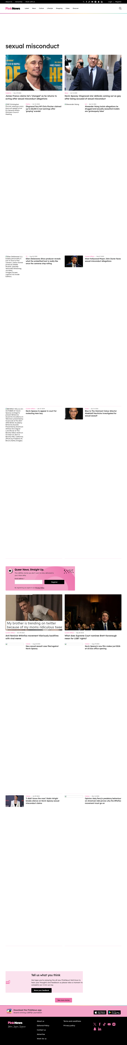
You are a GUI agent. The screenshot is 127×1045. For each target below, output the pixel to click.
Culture (41, 8)
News (34, 8)
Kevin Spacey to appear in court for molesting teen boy (41, 412)
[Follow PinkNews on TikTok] (104, 1024)
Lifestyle (50, 8)
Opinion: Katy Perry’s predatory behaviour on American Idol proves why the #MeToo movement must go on (103, 800)
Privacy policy (69, 1025)
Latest (27, 8)
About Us (9, 2)
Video (68, 8)
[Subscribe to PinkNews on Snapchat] (95, 1029)
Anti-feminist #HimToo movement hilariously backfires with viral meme (32, 637)
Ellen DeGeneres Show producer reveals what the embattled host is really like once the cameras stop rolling (43, 261)
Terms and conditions (72, 1021)
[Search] (120, 8)
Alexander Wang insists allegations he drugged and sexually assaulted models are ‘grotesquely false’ (102, 108)
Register (118, 2)
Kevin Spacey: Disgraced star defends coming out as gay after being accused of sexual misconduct (93, 97)
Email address (22, 578)
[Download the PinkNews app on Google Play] (114, 1012)
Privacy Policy (39, 588)
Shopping (59, 8)
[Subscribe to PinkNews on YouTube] (109, 1024)
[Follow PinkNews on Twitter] (95, 1024)
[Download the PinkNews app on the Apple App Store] (100, 1012)
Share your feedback (41, 990)
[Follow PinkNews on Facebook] (99, 1024)
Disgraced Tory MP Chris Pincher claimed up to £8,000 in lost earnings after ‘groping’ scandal (43, 108)
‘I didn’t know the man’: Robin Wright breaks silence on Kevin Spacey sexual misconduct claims (42, 800)
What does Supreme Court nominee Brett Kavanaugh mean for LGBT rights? (91, 637)
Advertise (18, 2)
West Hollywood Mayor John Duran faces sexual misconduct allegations (103, 260)
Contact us (41, 1030)
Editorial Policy (43, 1025)
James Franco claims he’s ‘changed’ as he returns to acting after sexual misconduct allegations (31, 97)
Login (110, 2)
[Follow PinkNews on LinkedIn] (101, 2)
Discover (76, 8)
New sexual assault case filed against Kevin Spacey (42, 647)
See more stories (64, 1000)
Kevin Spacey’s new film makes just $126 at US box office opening (102, 647)
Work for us (41, 1039)
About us (40, 1021)
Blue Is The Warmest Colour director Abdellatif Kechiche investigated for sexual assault (101, 413)
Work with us (30, 2)
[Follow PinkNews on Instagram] (114, 1024)
